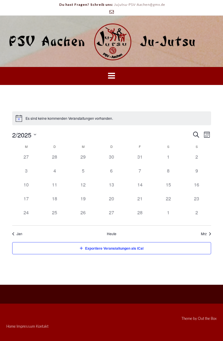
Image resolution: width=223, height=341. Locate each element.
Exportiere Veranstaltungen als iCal (114, 248)
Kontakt (42, 326)
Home (11, 326)
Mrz (204, 233)
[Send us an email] (111, 12)
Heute (111, 233)
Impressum (26, 326)
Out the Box (207, 318)
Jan (19, 233)
